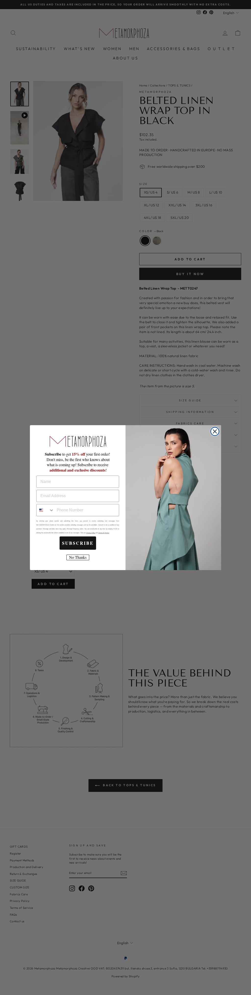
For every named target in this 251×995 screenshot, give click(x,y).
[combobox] (45, 510)
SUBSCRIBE (78, 543)
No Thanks (78, 557)
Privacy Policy (90, 532)
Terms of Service (103, 532)
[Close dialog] (215, 431)
